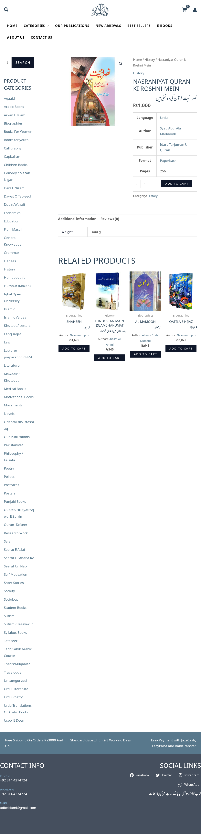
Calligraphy (13, 148)
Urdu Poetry (13, 697)
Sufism (9, 616)
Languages (12, 334)
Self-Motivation (15, 574)
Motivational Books (19, 397)
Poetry (9, 468)
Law (7, 342)
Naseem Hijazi (79, 335)
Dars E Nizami (14, 188)
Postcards (11, 485)
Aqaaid (9, 98)
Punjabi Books (15, 501)
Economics (12, 212)
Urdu (164, 117)
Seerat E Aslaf (14, 549)
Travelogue (12, 672)
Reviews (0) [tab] (109, 219)
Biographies (13, 123)
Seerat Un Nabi (15, 566)
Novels (9, 413)
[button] (6, 10)
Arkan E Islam (14, 115)
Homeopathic (14, 277)
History (9, 269)
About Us (16, 37)
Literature (12, 365)
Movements (13, 405)
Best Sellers (139, 26)
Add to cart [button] (74, 348)
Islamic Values (15, 317)
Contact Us (41, 37)
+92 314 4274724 (13, 780)
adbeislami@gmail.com (18, 807)
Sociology (11, 599)
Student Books (15, 607)
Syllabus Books (15, 632)
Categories (34, 26)
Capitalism (12, 156)
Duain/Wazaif (14, 204)
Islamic (9, 309)
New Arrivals (108, 26)
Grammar (11, 252)
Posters (10, 493)
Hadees (10, 261)
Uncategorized (15, 680)
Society (9, 591)
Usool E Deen (14, 720)
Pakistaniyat (13, 445)
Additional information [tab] (77, 219)
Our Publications (72, 26)
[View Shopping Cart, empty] (184, 10)
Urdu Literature (16, 689)
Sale (7, 541)
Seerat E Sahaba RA (19, 557)
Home (12, 26)
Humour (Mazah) (17, 285)
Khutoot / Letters (17, 325)
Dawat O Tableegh (18, 196)
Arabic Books (14, 106)
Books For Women (18, 131)
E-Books (164, 26)
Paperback (168, 160)
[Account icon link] (195, 10)
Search (23, 62)
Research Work (16, 533)
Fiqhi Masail (13, 229)
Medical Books (15, 388)
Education (11, 221)
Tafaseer (10, 640)
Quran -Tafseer (15, 524)
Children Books (15, 164)
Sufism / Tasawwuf (18, 624)
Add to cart (176, 183)
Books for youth (16, 139)
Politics (9, 476)
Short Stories (14, 582)
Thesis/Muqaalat (17, 664)
